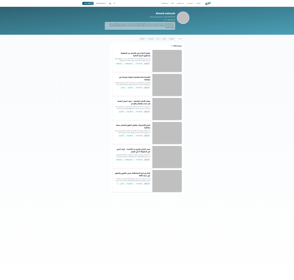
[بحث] (114, 3)
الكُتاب (172, 3)
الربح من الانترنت (128, 63)
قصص (122, 87)
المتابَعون (142, 39)
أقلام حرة (130, 87)
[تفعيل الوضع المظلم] (110, 3)
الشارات (164, 39)
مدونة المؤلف (165, 3)
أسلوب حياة (129, 111)
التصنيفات (190, 3)
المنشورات (171, 39)
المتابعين (150, 39)
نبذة (158, 39)
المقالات (198, 3)
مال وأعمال (118, 63)
